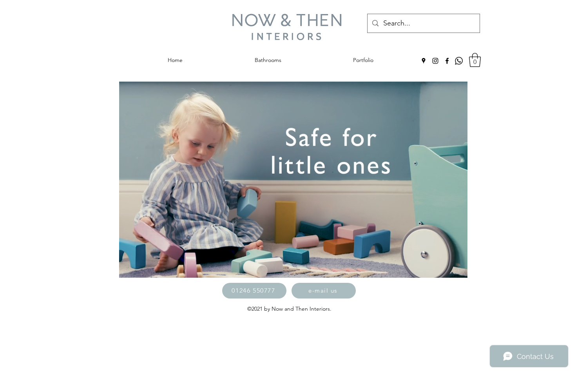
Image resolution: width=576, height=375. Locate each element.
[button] (475, 60)
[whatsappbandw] (459, 61)
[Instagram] (435, 61)
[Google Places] (423, 61)
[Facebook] (447, 61)
